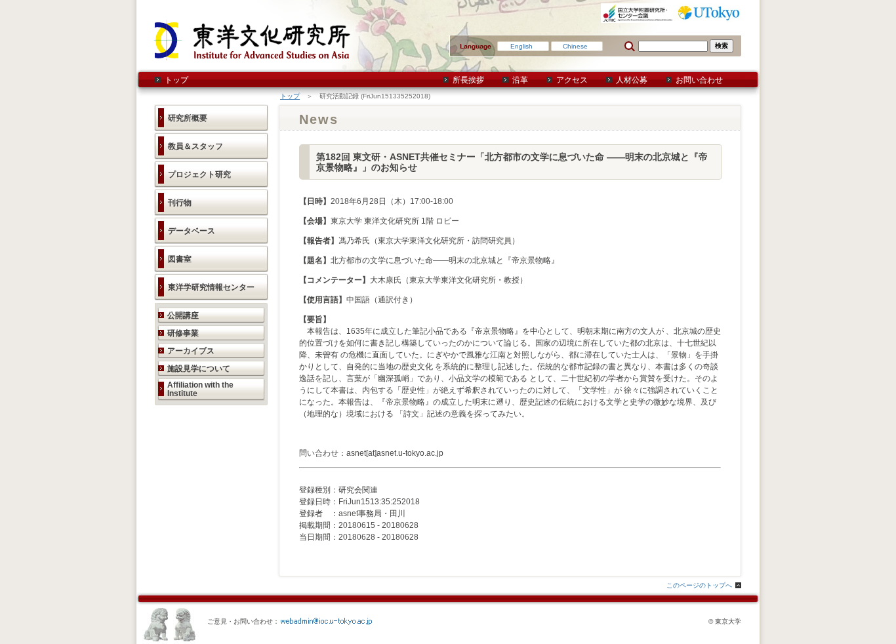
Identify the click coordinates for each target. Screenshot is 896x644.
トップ (176, 80)
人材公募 (631, 80)
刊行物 (180, 202)
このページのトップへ (699, 585)
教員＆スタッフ (195, 146)
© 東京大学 (724, 621)
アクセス (572, 80)
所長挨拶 (468, 80)
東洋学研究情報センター (211, 287)
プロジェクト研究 (199, 174)
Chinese (575, 46)
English (521, 46)
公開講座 (183, 315)
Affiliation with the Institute (200, 389)
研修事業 (183, 333)
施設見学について (198, 368)
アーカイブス (190, 350)
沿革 (520, 80)
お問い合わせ (699, 80)
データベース (191, 230)
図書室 (180, 259)
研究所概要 (187, 118)
